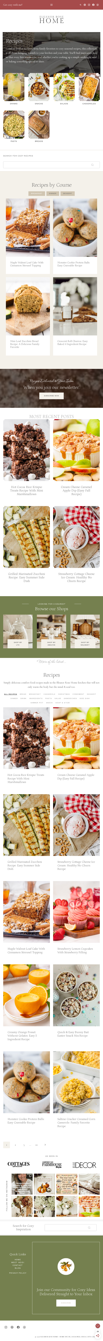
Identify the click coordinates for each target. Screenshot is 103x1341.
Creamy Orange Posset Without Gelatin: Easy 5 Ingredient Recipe (22, 1036)
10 (36, 1144)
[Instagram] (89, 5)
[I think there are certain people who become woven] (66, 1184)
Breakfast (35, 694)
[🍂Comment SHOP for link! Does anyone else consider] (89, 1184)
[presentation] (28, 228)
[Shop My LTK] (18, 631)
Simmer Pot (37, 703)
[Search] (92, 165)
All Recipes (10, 694)
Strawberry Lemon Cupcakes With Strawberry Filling (75, 950)
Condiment (78, 694)
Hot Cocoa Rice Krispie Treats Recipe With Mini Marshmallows (26, 490)
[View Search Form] (80, 5)
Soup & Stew (63, 703)
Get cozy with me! (12, 4)
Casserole (49, 694)
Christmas (64, 694)
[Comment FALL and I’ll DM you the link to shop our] (66, 1206)
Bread (23, 694)
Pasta (48, 698)
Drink (24, 698)
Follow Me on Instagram (7, 1196)
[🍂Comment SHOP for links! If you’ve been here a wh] (22, 1184)
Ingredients (36, 698)
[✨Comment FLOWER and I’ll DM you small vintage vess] (44, 1206)
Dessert (91, 694)
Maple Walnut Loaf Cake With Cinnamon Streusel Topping (26, 264)
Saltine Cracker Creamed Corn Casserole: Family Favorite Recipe (76, 1122)
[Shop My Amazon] (51, 631)
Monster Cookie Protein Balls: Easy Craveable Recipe (73, 264)
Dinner (14, 698)
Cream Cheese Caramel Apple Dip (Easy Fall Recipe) (76, 490)
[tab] (36, 193)
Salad (58, 698)
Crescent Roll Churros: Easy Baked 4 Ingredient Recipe (72, 343)
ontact (18, 1265)
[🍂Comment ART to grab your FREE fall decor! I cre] (44, 1184)
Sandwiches (70, 698)
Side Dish (85, 698)
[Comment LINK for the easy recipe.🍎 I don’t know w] (89, 1206)
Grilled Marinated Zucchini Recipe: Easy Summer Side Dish (26, 577)
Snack (49, 703)
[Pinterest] (97, 5)
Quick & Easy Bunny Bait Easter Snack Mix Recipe (73, 1034)
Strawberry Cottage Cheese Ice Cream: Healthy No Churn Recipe (76, 577)
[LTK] (85, 5)
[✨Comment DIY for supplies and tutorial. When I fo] (22, 1206)
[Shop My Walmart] (85, 631)
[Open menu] (51, 5)
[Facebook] (93, 5)
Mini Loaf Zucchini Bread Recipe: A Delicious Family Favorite (24, 344)
